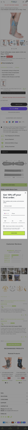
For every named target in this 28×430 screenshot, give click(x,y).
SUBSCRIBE (14, 233)
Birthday (5, 217)
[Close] (25, 193)
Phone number (6, 210)
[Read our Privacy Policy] (24, 228)
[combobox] (6, 213)
